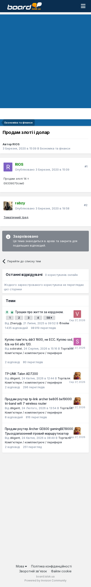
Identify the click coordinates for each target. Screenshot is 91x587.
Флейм (64, 323)
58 (49, 317)
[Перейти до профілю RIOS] (8, 167)
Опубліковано (42, 169)
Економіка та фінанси (55, 148)
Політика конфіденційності (51, 566)
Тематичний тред (16, 217)
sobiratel (16, 348)
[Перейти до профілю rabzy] (8, 205)
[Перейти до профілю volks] (77, 314)
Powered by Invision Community (45, 580)
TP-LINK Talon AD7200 (21, 374)
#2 (85, 205)
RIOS (16, 144)
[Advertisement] (45, 60)
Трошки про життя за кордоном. (39, 312)
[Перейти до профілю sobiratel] (77, 341)
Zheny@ (15, 323)
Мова (20, 566)
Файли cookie (61, 571)
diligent (15, 378)
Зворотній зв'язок (33, 571)
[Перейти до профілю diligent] (77, 376)
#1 (86, 166)
